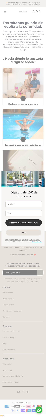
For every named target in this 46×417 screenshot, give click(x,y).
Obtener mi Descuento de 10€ (23, 222)
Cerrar (23, 232)
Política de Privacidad (37, 241)
